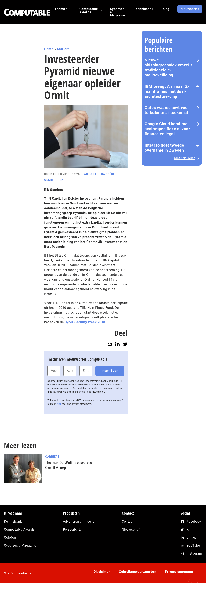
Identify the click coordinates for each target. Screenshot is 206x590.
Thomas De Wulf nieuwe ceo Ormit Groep (68, 465)
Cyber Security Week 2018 (85, 322)
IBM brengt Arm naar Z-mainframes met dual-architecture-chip (167, 91)
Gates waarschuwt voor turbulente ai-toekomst (167, 110)
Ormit (49, 179)
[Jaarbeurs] (180, 584)
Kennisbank (13, 521)
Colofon (10, 537)
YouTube (193, 545)
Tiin (61, 179)
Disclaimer (102, 572)
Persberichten (73, 529)
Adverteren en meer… (78, 521)
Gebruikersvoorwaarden (137, 572)
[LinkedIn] (117, 344)
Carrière (63, 49)
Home (48, 49)
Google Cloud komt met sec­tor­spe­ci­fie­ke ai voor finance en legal (167, 128)
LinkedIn (193, 537)
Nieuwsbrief (131, 529)
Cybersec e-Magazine (20, 545)
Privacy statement (179, 572)
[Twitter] (125, 344)
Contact (128, 521)
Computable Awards (19, 529)
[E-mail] (109, 344)
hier (59, 404)
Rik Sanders (53, 190)
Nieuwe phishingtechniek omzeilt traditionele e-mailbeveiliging (168, 67)
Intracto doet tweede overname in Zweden (164, 148)
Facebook (194, 521)
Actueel (90, 174)
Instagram (194, 553)
